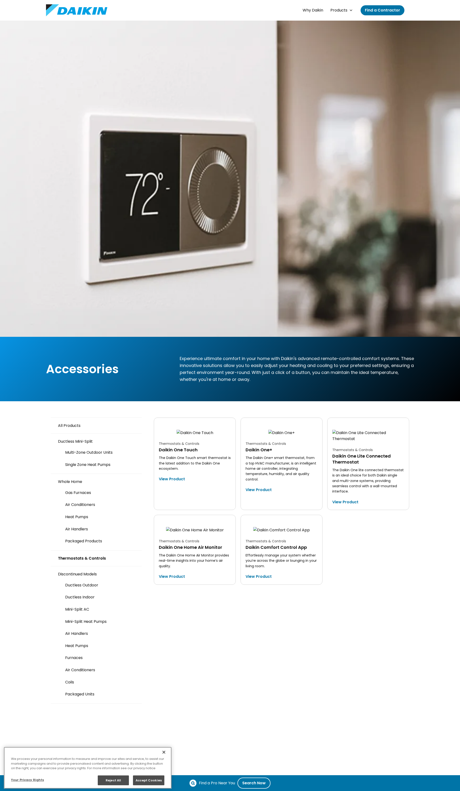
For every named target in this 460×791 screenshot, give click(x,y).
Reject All (113, 780)
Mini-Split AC (77, 609)
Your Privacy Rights (27, 780)
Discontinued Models (77, 574)
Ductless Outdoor (81, 585)
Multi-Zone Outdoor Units (89, 452)
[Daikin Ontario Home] (76, 10)
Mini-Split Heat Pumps (86, 621)
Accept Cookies (149, 780)
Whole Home (70, 481)
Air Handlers (76, 529)
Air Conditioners (80, 504)
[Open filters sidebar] (2, 403)
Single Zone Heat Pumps (87, 464)
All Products (69, 425)
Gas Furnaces (78, 492)
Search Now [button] (254, 783)
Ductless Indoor (80, 597)
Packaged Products (83, 541)
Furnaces (74, 657)
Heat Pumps (76, 517)
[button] (313, 10)
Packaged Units (79, 694)
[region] (88, 768)
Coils (69, 682)
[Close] (164, 752)
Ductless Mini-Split (75, 441)
